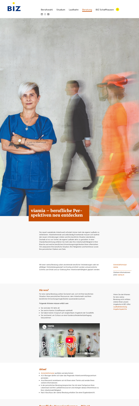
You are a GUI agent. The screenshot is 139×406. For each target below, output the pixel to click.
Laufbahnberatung (120, 307)
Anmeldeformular (47, 373)
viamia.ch (121, 275)
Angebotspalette (120, 309)
